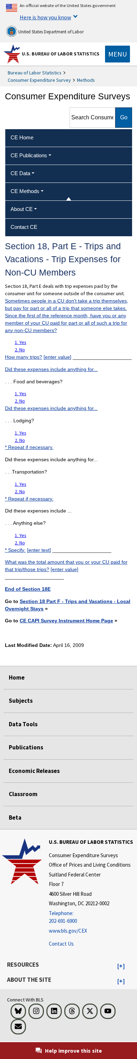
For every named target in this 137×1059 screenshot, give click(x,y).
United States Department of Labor (50, 32)
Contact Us (61, 943)
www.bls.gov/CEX (68, 930)
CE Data (20, 173)
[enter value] (57, 357)
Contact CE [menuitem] (24, 227)
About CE (22, 209)
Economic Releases (34, 771)
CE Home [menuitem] (22, 137)
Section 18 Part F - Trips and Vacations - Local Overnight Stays (67, 604)
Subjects (21, 700)
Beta (15, 817)
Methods (86, 80)
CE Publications (29, 155)
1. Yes (20, 342)
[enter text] (39, 550)
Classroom (23, 794)
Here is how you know (45, 17)
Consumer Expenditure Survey (39, 80)
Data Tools (23, 724)
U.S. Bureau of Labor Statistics (60, 54)
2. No (20, 349)
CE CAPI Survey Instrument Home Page (66, 620)
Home (17, 677)
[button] (121, 966)
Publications (26, 747)
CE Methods (25, 191)
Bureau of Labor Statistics (34, 73)
